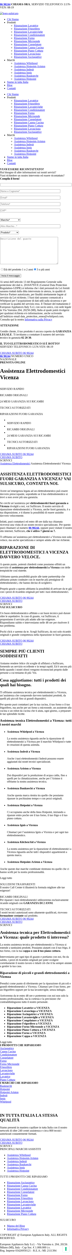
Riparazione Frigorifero (27, 28)
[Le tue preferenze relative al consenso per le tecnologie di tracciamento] (66, 1249)
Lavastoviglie (7, 1073)
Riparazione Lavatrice (26, 25)
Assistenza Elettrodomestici (15, 463)
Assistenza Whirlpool (26, 63)
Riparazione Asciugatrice (28, 56)
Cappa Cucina (8, 1051)
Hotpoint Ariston (9, 1092)
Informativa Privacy (18, 1228)
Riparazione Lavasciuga (27, 53)
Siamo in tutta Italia (17, 82)
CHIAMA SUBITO (11, 457)
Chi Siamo (13, 19)
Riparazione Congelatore (27, 44)
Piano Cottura (7, 1079)
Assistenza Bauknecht (26, 75)
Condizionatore (8, 1054)
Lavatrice (5, 1076)
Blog (9, 85)
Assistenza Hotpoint (25, 78)
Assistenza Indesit (24, 69)
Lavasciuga (6, 1070)
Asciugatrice (7, 1048)
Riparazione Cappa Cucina (29, 47)
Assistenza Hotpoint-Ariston (29, 66)
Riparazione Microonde (27, 41)
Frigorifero (6, 1067)
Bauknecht (6, 1085)
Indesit (3, 1095)
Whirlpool (5, 1101)
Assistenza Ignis (23, 72)
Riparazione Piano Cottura (28, 50)
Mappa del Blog (16, 1225)
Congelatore (6, 1057)
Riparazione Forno (24, 38)
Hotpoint (5, 1089)
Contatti (11, 88)
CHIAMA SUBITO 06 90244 (17, 352)
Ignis (2, 1098)
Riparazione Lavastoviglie (28, 31)
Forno (3, 1060)
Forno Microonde (9, 1064)
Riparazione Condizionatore (29, 34)
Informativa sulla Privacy (38, 319)
